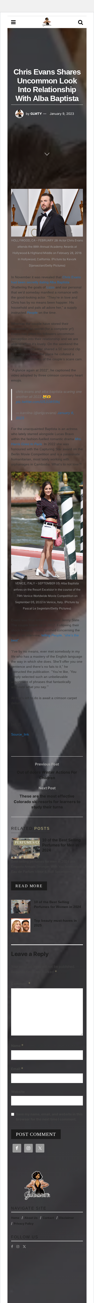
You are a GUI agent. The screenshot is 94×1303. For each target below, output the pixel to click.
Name (17, 1045)
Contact (48, 1218)
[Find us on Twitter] (24, 1246)
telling (52, 635)
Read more (31, 886)
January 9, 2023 (62, 114)
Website (18, 1092)
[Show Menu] (13, 22)
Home (15, 1218)
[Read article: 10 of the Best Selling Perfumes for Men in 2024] (25, 848)
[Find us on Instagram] (17, 1246)
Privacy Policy (24, 1223)
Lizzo (50, 287)
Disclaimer (66, 1218)
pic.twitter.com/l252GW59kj (38, 402)
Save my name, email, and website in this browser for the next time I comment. (49, 1116)
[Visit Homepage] (46, 22)
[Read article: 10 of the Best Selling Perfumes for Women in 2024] (20, 907)
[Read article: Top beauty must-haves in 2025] (20, 925)
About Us (31, 1218)
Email (17, 1068)
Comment (21, 983)
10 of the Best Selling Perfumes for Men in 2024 (61, 845)
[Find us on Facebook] (12, 1246)
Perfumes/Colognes (35, 842)
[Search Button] (80, 22)
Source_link (20, 734)
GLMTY (36, 114)
